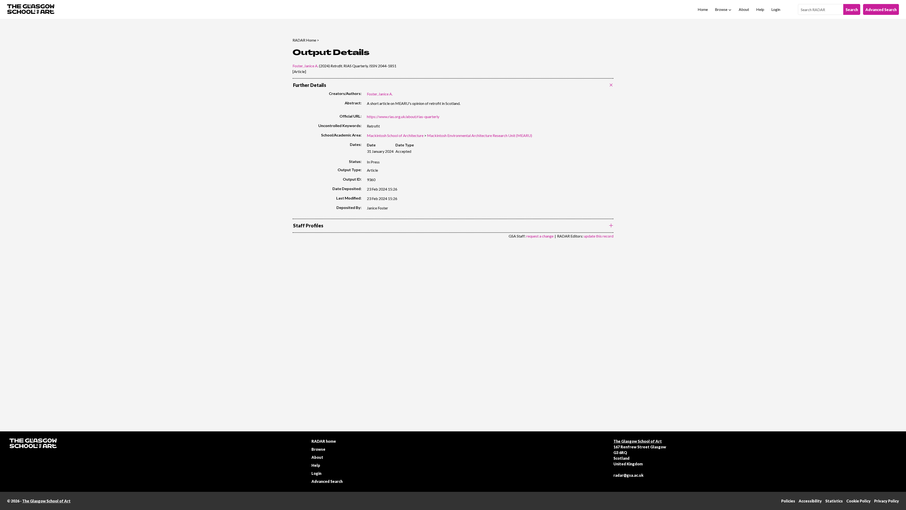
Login (775, 9)
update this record (598, 236)
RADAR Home (304, 40)
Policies (788, 501)
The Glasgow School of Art (637, 441)
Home (703, 9)
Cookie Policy (858, 501)
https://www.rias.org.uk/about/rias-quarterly (403, 116)
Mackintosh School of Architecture (395, 135)
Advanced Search (881, 9)
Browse (721, 9)
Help (760, 9)
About (744, 9)
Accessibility (810, 501)
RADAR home (323, 441)
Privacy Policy (886, 501)
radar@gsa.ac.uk (628, 475)
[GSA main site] (30, 9)
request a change (540, 236)
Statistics (834, 501)
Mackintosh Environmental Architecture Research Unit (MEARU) (479, 135)
